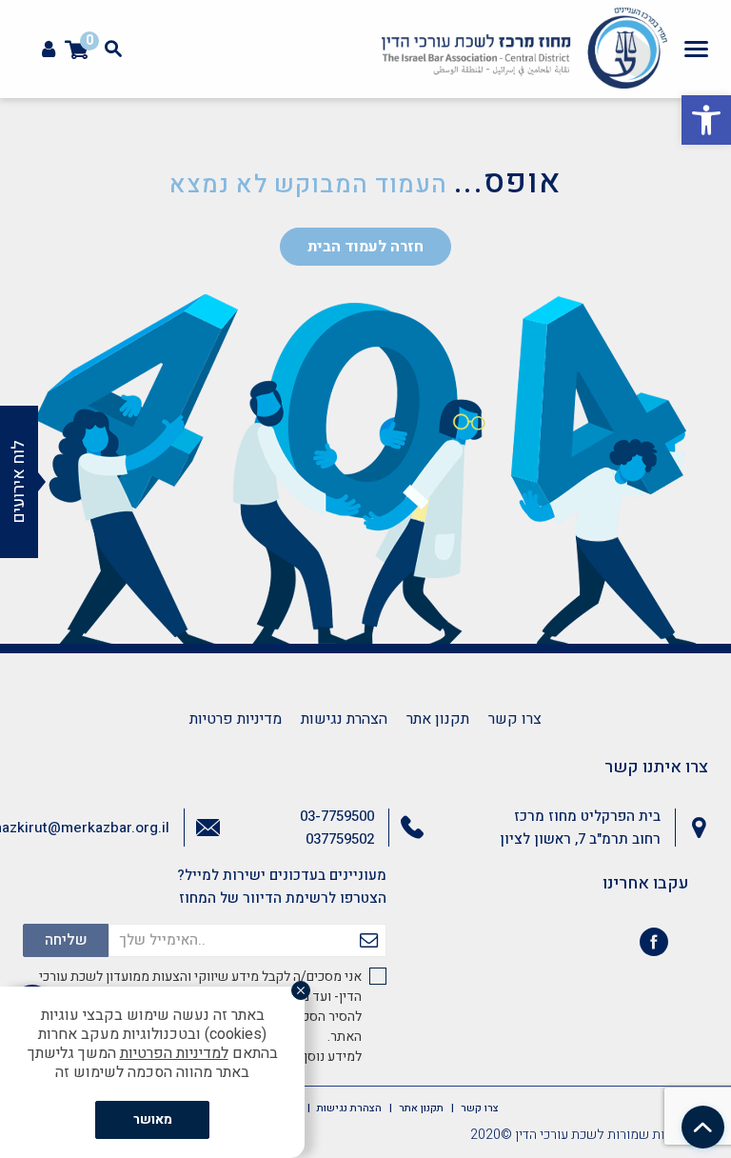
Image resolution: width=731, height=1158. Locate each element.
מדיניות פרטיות (235, 719)
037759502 (340, 839)
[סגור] (300, 990)
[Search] (113, 48)
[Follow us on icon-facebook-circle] (654, 946)
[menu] (696, 48)
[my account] (48, 50)
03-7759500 (337, 816)
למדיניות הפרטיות (174, 1053)
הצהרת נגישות (344, 719)
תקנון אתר (437, 719)
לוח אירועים (18, 482)
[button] (706, 120)
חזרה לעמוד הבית (365, 246)
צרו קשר (515, 719)
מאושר (152, 1119)
